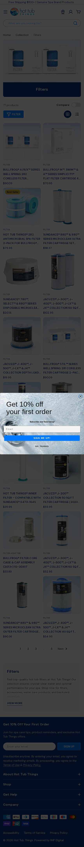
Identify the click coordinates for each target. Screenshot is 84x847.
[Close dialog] (80, 396)
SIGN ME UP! (42, 438)
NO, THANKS (42, 446)
